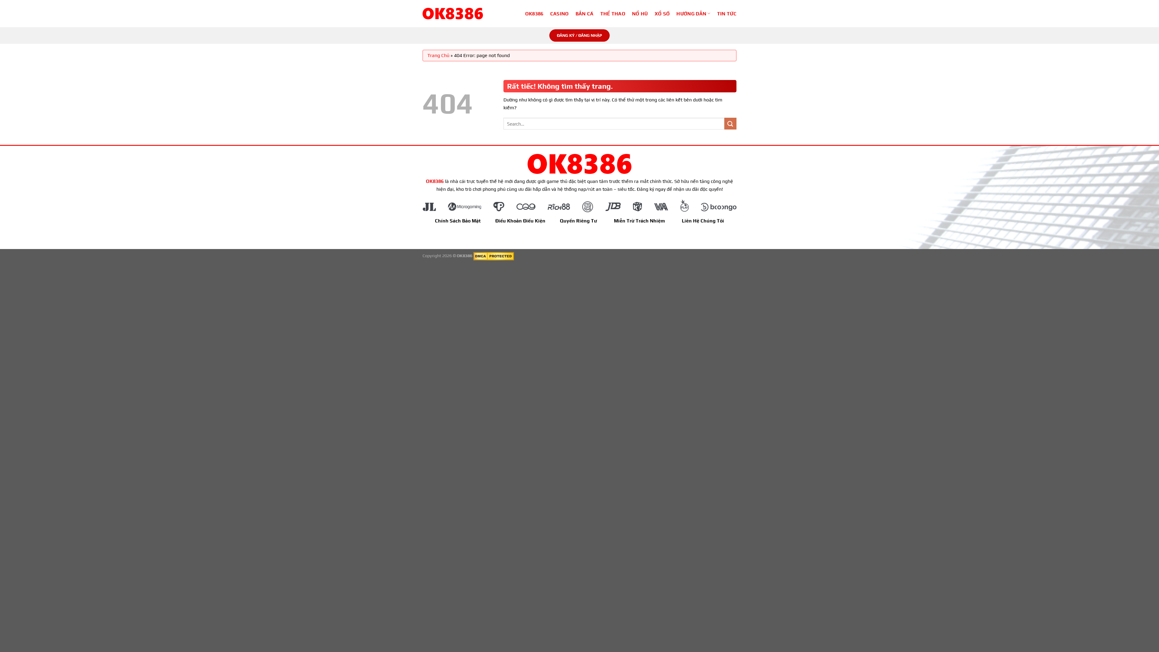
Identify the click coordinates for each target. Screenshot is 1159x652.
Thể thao (613, 14)
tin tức (726, 14)
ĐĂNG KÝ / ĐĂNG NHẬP (579, 35)
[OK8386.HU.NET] (453, 13)
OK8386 (534, 14)
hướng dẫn (691, 14)
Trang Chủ (438, 55)
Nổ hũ (640, 14)
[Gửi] (730, 123)
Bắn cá (585, 14)
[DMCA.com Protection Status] (493, 255)
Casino (559, 14)
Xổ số (662, 14)
